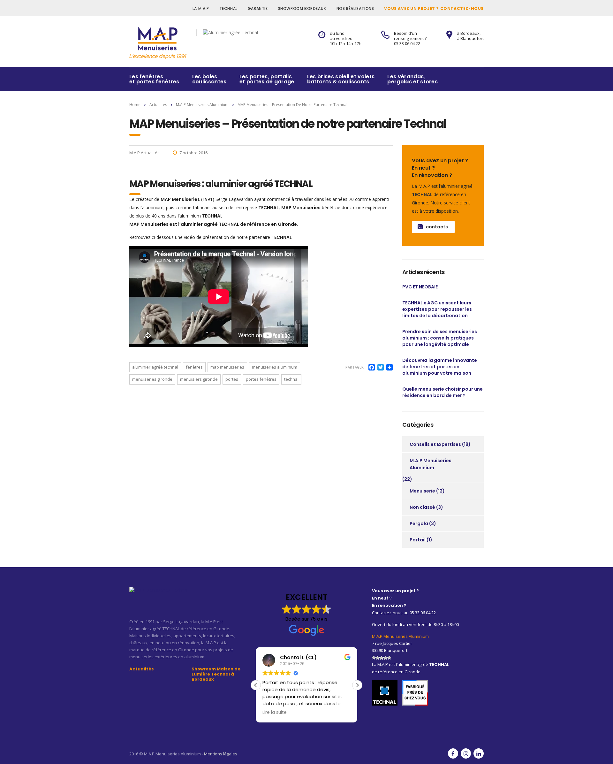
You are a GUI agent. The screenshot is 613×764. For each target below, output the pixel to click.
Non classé (422, 507)
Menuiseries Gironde (152, 379)
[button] (357, 685)
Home (134, 104)
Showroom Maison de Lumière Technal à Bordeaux (216, 674)
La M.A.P (201, 8)
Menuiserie (422, 491)
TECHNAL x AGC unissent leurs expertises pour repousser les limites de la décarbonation (437, 309)
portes (231, 379)
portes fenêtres (261, 379)
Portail (418, 540)
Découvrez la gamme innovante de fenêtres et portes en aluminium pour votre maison (439, 366)
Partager (354, 367)
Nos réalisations (355, 8)
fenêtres (194, 367)
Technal (291, 379)
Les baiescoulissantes (209, 79)
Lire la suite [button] (272, 712)
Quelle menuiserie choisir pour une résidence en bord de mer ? (442, 392)
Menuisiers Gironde (199, 379)
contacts (437, 227)
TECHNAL (228, 8)
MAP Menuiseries (227, 367)
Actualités (141, 669)
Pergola (419, 523)
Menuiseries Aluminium (274, 367)
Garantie (258, 8)
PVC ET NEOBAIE (420, 287)
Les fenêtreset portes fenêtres (154, 79)
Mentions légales (220, 754)
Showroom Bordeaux (302, 8)
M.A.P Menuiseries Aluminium (430, 464)
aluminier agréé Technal (155, 367)
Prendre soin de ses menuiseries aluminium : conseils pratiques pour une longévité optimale (439, 338)
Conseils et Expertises (435, 444)
